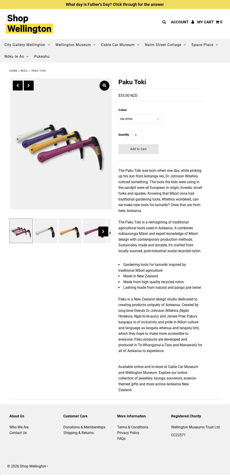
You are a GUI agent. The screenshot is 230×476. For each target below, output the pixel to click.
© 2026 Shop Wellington (26, 466)
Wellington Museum (73, 45)
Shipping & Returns (78, 433)
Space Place (202, 45)
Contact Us (18, 433)
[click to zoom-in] (104, 86)
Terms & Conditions (132, 427)
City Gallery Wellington (24, 45)
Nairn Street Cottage (163, 45)
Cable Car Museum (118, 45)
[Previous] (18, 85)
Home (13, 70)
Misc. (25, 70)
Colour (122, 110)
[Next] (29, 85)
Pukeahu (42, 56)
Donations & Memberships (84, 427)
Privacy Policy (128, 433)
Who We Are (19, 427)
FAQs (121, 438)
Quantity (123, 134)
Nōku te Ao (14, 56)
